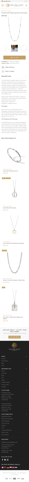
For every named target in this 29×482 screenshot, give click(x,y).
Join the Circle (14, 337)
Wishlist (3, 425)
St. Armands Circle (5, 392)
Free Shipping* (10, 67)
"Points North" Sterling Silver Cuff (10, 171)
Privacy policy (5, 384)
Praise (3, 380)
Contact (3, 387)
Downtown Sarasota (6, 403)
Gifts (2, 365)
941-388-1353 (4, 399)
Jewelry (3, 358)
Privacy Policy (5, 434)
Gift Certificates (5, 421)
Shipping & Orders (6, 416)
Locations (4, 373)
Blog (2, 375)
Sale (2, 363)
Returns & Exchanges (7, 418)
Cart (2, 428)
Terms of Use (4, 432)
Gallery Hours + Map (6, 397)
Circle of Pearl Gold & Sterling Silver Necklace (13, 243)
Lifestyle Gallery (5, 382)
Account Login (5, 423)
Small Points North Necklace (9, 207)
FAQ (2, 377)
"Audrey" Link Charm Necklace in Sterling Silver (14, 280)
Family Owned (9, 71)
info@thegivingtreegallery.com (9, 442)
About (3, 371)
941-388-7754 (4, 410)
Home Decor (4, 361)
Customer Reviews (6, 430)
